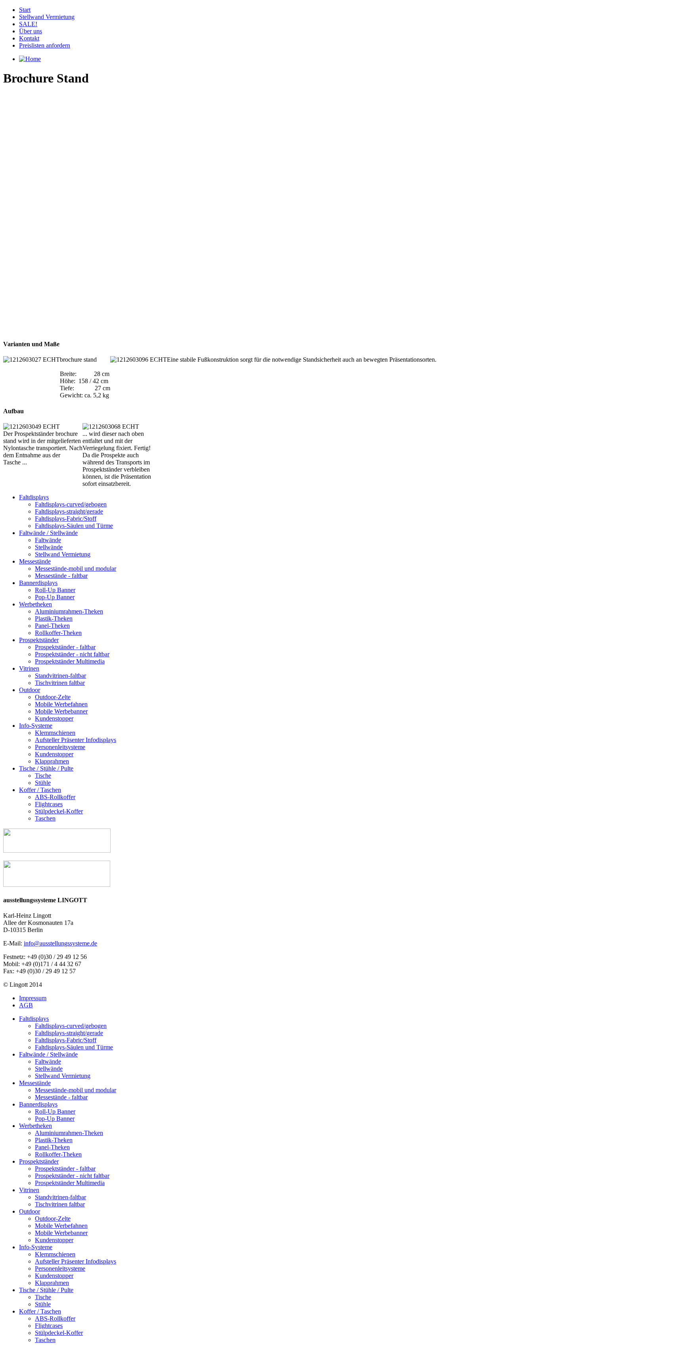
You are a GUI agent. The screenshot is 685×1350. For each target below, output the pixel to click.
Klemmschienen (55, 732)
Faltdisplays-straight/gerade (69, 511)
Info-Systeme (35, 725)
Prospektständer (39, 640)
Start (25, 9)
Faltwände (48, 540)
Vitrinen (29, 668)
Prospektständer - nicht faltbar (72, 654)
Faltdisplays (34, 497)
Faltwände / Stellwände (48, 532)
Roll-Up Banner (55, 590)
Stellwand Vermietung (47, 16)
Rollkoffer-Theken (58, 632)
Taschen (45, 818)
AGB (26, 1005)
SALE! (28, 24)
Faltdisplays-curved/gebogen (71, 504)
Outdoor (29, 690)
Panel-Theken (52, 625)
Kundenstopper (54, 718)
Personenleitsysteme (60, 747)
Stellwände (49, 547)
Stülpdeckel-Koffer (59, 811)
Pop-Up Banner (55, 597)
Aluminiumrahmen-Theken (69, 611)
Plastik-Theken (54, 618)
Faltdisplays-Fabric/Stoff (65, 518)
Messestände (35, 561)
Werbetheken (35, 604)
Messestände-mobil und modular (75, 568)
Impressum (32, 998)
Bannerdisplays (38, 582)
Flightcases (49, 804)
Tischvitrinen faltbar (60, 682)
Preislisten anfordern (44, 45)
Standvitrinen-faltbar (60, 675)
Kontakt (29, 38)
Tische (43, 775)
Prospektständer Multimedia (70, 661)
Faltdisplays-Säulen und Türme (74, 525)
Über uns (30, 31)
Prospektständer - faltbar (65, 647)
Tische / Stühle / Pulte (46, 768)
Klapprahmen (52, 761)
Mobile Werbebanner (61, 711)
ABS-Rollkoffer (55, 797)
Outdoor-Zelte (53, 697)
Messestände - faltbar (61, 575)
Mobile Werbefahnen (61, 704)
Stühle (43, 782)
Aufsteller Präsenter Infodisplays (75, 739)
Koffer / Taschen (40, 789)
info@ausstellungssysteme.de (60, 943)
